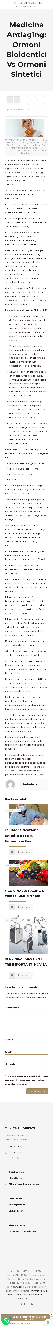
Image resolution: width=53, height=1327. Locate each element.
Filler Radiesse (17, 1225)
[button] (6, 1321)
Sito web (10, 1064)
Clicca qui (21, 1286)
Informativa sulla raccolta (17, 1323)
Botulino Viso (16, 1172)
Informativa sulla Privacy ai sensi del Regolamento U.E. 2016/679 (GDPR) (27, 1294)
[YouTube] (28, 1304)
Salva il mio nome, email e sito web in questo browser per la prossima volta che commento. (26, 1080)
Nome (9, 1040)
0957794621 (14, 1146)
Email (8, 1052)
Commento (12, 1007)
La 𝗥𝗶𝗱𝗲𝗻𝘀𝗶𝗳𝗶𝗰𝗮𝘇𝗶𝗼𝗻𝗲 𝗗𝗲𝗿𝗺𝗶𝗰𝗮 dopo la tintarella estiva (22, 835)
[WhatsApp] (20, 1304)
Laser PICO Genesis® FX (22, 1231)
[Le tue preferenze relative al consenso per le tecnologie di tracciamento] (48, 1322)
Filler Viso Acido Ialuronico (24, 1184)
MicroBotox (15, 1178)
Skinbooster (16, 1210)
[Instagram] (32, 1304)
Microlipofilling (17, 1204)
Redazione (29, 784)
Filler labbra (15, 1198)
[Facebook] (24, 1304)
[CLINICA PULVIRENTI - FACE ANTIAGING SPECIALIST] (26, 4)
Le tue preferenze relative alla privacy (29, 1317)
